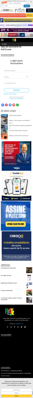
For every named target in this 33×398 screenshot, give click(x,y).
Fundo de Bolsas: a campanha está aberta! (11, 370)
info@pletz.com (19, 323)
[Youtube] (14, 105)
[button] (16, 4)
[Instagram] (6, 105)
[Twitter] (10, 105)
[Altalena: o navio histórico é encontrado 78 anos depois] (4, 121)
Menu (5, 44)
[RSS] (18, 327)
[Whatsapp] (17, 105)
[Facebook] (3, 105)
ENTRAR (16, 90)
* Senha (6, 77)
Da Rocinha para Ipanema (15, 115)
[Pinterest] (15, 327)
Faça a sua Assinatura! (16, 98)
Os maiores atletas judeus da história (18, 130)
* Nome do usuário (9, 70)
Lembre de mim (11, 83)
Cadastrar (26, 6)
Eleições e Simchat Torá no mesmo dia (18, 135)
